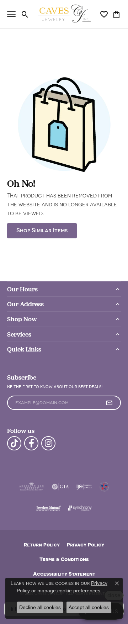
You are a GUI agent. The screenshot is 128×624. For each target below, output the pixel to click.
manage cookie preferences (68, 590)
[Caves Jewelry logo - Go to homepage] (64, 14)
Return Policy (42, 544)
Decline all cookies (40, 607)
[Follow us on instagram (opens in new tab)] (48, 443)
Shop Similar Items (42, 230)
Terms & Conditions (64, 559)
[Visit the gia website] (60, 486)
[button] (25, 14)
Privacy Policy (85, 544)
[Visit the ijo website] (84, 486)
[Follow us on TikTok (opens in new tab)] (14, 443)
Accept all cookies (89, 607)
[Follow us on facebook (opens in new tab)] (31, 443)
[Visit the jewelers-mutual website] (48, 508)
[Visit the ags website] (31, 486)
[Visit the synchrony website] (79, 508)
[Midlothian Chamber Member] (104, 486)
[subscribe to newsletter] (109, 402)
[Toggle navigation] (11, 14)
